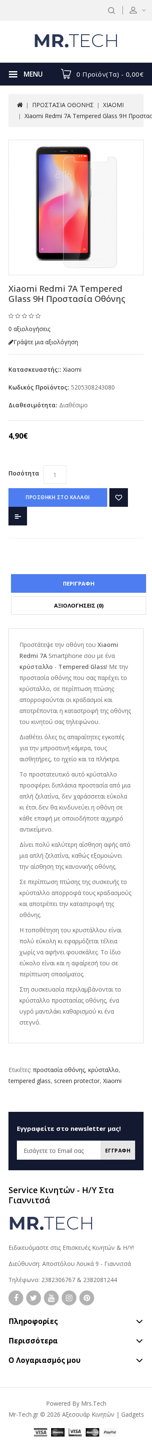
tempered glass (29, 1081)
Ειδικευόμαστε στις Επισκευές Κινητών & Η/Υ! (71, 1248)
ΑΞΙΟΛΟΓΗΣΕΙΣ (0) (78, 605)
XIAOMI (113, 105)
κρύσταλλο (103, 1070)
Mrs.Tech (93, 1403)
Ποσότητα (23, 473)
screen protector (77, 1081)
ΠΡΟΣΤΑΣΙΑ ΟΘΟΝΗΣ (63, 105)
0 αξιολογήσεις (29, 329)
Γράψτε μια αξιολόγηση (46, 342)
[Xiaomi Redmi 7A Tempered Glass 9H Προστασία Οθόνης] (76, 207)
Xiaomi (72, 369)
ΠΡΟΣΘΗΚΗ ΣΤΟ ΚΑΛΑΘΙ (58, 497)
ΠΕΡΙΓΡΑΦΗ (79, 583)
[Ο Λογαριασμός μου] (143, 10)
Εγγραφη (118, 1150)
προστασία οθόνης (59, 1070)
